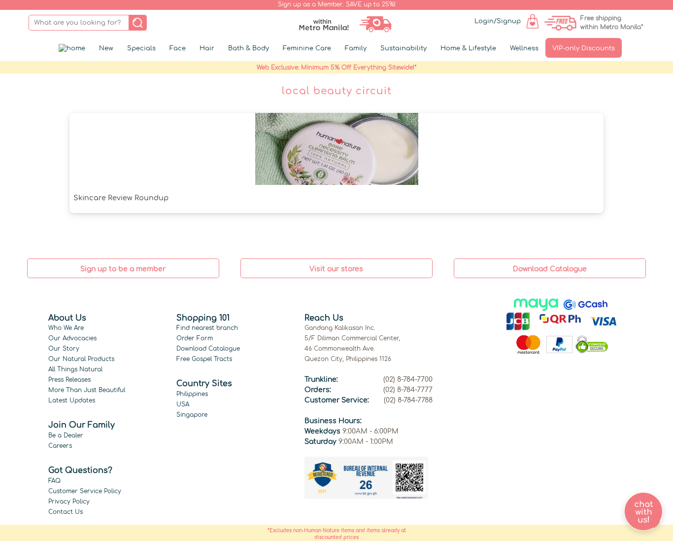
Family (356, 48)
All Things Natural (75, 369)
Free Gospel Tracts (204, 359)
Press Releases (69, 379)
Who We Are (66, 328)
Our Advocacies (72, 338)
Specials (141, 48)
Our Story (63, 348)
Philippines (192, 394)
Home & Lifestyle (468, 48)
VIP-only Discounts (583, 48)
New (106, 48)
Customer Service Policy (84, 491)
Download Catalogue (208, 348)
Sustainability (403, 48)
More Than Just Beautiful (86, 390)
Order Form (194, 338)
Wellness (524, 48)
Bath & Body (248, 48)
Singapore (191, 414)
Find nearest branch (207, 328)
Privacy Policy (69, 501)
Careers (60, 445)
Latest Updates (71, 400)
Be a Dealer (65, 435)
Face (177, 48)
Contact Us (65, 511)
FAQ (54, 480)
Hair (207, 48)
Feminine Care (307, 48)
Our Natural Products (81, 359)
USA (182, 404)
